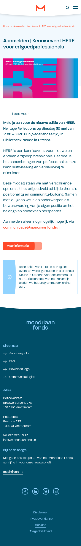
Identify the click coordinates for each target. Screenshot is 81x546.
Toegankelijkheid (41, 531)
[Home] (40, 8)
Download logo (19, 369)
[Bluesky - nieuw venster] (46, 491)
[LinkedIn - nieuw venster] (35, 491)
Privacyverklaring (41, 519)
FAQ (11, 361)
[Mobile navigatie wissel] (75, 7)
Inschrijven (11, 472)
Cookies (40, 525)
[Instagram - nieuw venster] (56, 491)
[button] (67, 8)
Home (6, 26)
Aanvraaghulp (18, 353)
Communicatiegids (21, 377)
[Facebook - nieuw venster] (25, 491)
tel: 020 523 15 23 (15, 435)
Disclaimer (40, 512)
